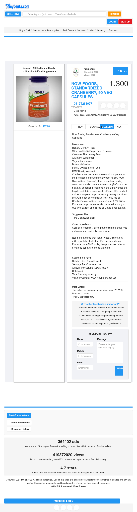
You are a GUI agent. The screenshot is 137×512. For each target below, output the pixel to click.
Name (80, 339)
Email (80, 362)
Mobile (80, 350)
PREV (79, 126)
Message (101, 339)
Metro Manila (80, 110)
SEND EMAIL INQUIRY (100, 334)
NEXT (120, 126)
